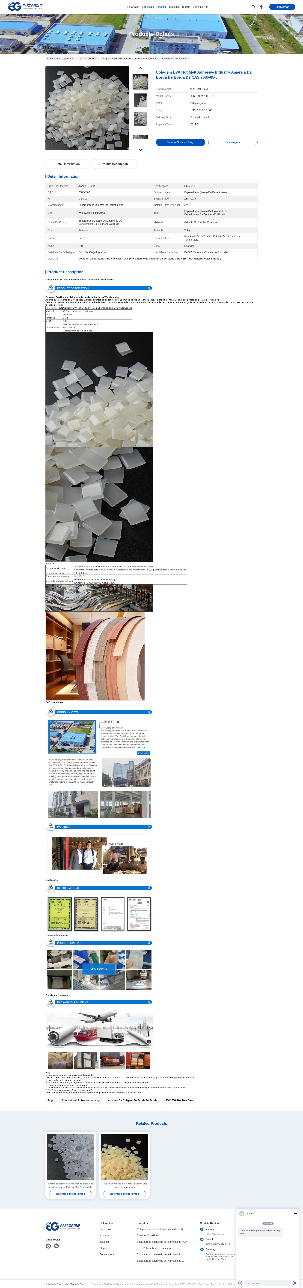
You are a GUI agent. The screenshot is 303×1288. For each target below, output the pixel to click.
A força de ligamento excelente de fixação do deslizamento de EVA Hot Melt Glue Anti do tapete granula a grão (70, 1185)
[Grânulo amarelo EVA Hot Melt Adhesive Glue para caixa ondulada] (124, 1157)
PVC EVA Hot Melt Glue (179, 1100)
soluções (174, 7)
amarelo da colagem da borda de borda (132, 1100)
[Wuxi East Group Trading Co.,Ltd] (25, 7)
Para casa (133, 7)
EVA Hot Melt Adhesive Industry (81, 1100)
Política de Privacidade (56, 1284)
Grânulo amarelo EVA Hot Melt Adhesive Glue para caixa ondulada (124, 1185)
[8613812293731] (48, 1246)
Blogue (186, 7)
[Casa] (62, 1230)
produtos (161, 7)
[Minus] (295, 1213)
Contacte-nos (200, 7)
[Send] (295, 1282)
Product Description (114, 164)
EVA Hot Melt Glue (87, 58)
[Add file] (240, 1282)
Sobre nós (148, 7)
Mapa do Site (76, 1284)
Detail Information (68, 164)
